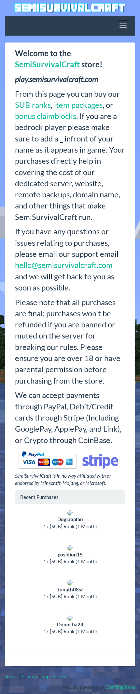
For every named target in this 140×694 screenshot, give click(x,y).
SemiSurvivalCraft (47, 64)
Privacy (29, 676)
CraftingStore (120, 687)
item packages (78, 104)
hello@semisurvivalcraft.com (64, 265)
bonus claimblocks (45, 116)
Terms (11, 676)
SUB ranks (33, 104)
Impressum (53, 676)
